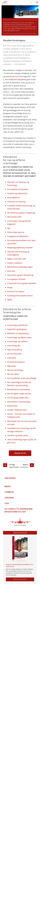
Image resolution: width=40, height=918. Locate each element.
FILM (7, 503)
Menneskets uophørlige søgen (20, 267)
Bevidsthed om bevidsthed (18, 389)
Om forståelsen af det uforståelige (21, 378)
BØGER (8, 486)
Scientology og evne (15, 232)
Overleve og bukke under (17, 435)
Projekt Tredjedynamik (17, 409)
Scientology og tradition (17, 341)
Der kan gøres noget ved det (19, 393)
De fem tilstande (14, 353)
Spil (8, 228)
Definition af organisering (18, 333)
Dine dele (11, 271)
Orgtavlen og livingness (17, 329)
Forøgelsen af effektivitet (18, 236)
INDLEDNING (10, 478)
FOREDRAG (9, 497)
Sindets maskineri (14, 263)
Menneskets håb (14, 217)
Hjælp (9, 299)
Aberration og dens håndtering (20, 275)
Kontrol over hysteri (15, 291)
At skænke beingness (16, 362)
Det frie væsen (13, 374)
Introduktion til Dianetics (18, 189)
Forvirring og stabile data (18, 397)
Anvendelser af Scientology (18, 401)
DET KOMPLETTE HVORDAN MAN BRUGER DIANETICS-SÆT (19, 510)
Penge (10, 287)
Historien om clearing (16, 201)
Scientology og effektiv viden (19, 337)
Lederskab (11, 357)
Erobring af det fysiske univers (20, 295)
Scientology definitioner (17, 325)
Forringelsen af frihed (16, 279)
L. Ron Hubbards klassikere (14, 79)
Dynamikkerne (13, 197)
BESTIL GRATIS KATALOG (20, 579)
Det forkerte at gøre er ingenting (21, 212)
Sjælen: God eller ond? (16, 258)
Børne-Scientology (15, 370)
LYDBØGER (9, 492)
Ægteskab (11, 366)
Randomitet (12, 405)
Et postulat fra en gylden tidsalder (21, 283)
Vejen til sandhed (14, 349)
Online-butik (20, 453)
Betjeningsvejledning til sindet (20, 247)
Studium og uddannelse (17, 193)
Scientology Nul (14, 345)
